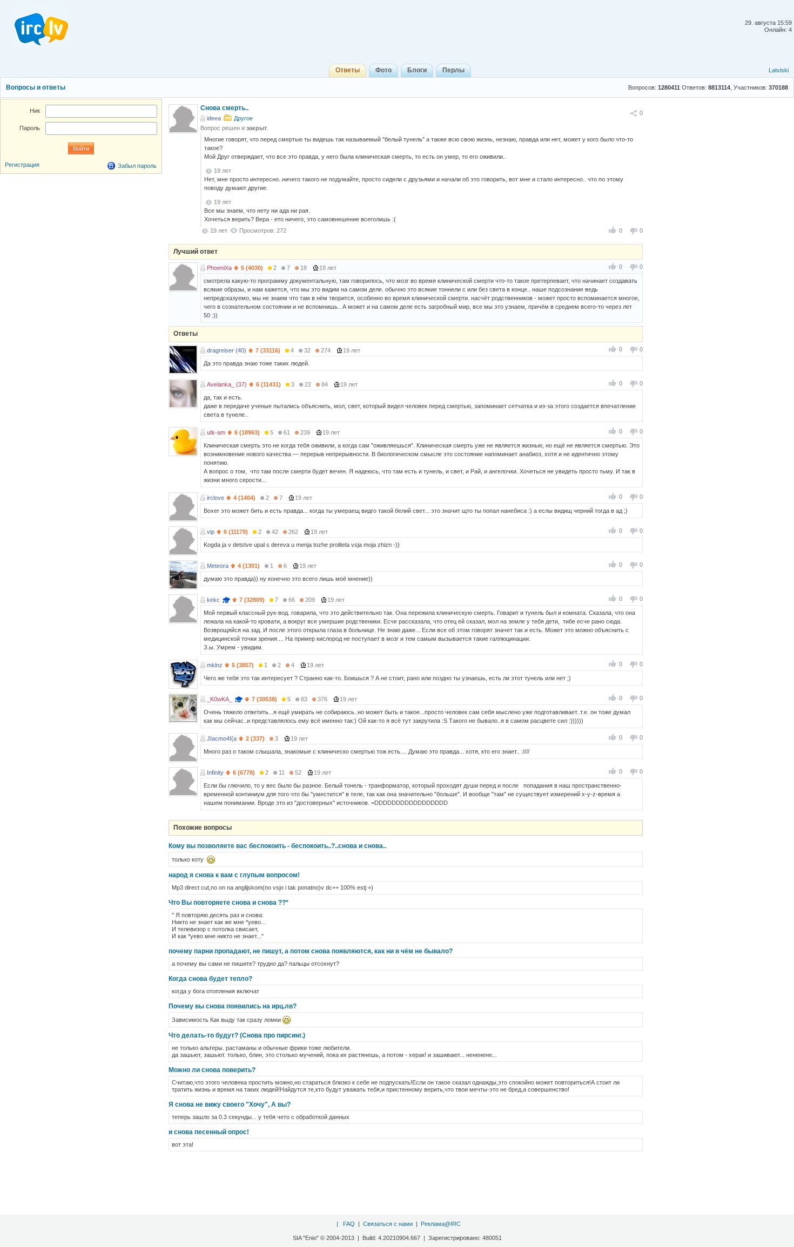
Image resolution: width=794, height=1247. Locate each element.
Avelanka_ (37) (227, 384)
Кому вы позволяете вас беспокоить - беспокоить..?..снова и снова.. (277, 846)
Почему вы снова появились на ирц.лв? (233, 1006)
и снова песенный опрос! (209, 1132)
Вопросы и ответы (35, 87)
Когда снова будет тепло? (210, 978)
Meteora (217, 565)
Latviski (779, 70)
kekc (213, 600)
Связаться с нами (388, 1224)
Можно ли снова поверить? (212, 1070)
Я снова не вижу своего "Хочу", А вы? (230, 1104)
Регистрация (22, 164)
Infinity (215, 772)
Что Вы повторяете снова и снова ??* (228, 902)
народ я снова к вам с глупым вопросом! (234, 875)
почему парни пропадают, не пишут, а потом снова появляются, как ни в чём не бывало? (311, 951)
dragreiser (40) (226, 350)
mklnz (215, 665)
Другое (243, 118)
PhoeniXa (219, 268)
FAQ (349, 1224)
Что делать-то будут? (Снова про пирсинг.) (237, 1035)
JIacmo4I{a (222, 738)
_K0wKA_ (219, 699)
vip (210, 531)
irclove (215, 497)
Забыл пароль (137, 165)
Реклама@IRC (441, 1224)
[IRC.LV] (34, 25)
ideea (214, 118)
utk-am (216, 432)
